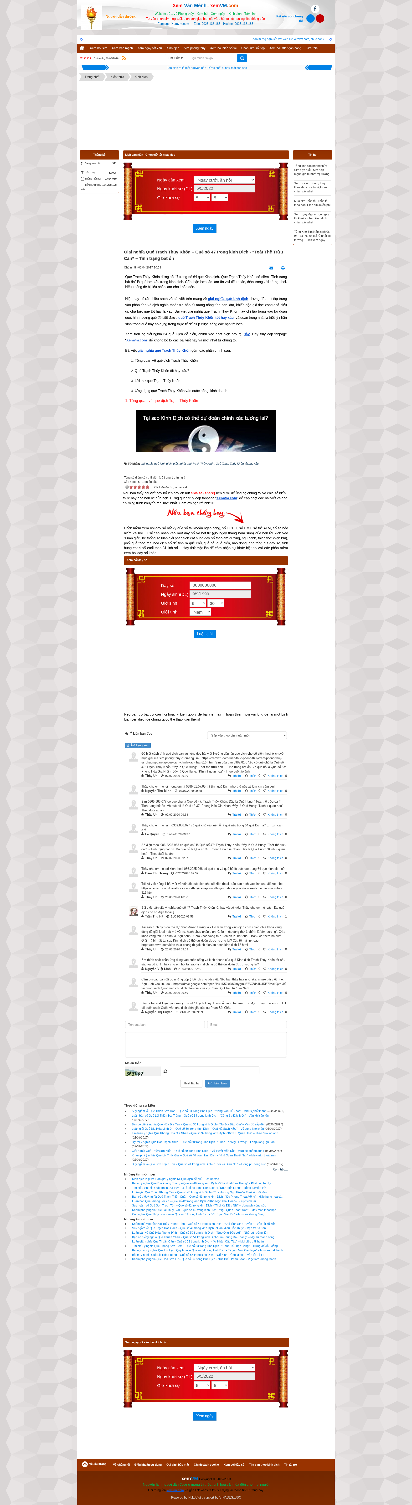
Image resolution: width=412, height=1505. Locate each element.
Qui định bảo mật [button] (177, 1464)
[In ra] (282, 268)
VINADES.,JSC (230, 1497)
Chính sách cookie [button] (206, 1464)
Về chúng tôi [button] (121, 1464)
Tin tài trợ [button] (290, 1464)
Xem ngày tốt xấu (149, 48)
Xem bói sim (98, 48)
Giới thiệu (312, 48)
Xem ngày (204, 228)
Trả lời (236, 776)
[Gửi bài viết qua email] (270, 268)
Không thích (275, 776)
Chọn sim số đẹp (253, 48)
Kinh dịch (172, 48)
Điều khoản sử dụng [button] (148, 1464)
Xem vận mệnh (122, 48)
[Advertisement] (206, 116)
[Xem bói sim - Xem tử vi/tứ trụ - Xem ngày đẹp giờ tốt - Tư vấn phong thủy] (91, 17)
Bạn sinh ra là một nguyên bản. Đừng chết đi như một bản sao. (207, 68)
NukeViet (194, 1497)
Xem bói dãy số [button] (234, 1464)
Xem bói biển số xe (223, 48)
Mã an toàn (133, 1063)
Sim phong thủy (195, 48)
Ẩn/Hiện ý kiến (139, 745)
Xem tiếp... (280, 1169)
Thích (253, 776)
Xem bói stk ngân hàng (285, 48)
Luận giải (205, 634)
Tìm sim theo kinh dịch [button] (264, 1464)
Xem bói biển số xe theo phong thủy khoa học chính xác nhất (318, 209)
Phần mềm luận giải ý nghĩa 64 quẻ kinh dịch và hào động (319, 170)
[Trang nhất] (82, 48)
